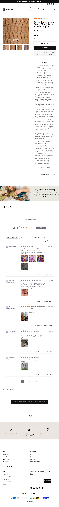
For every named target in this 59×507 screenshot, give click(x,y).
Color (36, 35)
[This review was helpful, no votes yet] (49, 275)
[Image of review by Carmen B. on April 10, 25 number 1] (24, 343)
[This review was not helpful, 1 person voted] (51, 301)
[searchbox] (11, 237)
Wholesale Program (35, 461)
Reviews (5, 484)
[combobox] (25, 237)
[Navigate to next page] (39, 381)
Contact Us (6, 474)
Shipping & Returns (8, 476)
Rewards (29, 10)
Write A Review (40, 228)
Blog (41, 8)
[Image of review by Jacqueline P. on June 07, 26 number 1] (24, 258)
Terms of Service (7, 481)
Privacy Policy (6, 479)
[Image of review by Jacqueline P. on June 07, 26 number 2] (32, 258)
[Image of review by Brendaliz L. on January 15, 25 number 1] (24, 366)
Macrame (5, 461)
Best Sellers (29, 8)
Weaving (5, 464)
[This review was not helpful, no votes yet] (51, 275)
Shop (22, 8)
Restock (5, 456)
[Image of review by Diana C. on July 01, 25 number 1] (24, 317)
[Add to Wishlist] (35, 58)
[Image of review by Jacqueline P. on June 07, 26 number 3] (40, 258)
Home (18, 8)
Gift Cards (33, 464)
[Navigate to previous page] (19, 381)
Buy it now (45, 48)
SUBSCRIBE (47, 481)
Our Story (36, 8)
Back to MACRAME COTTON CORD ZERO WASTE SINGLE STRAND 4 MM (30, 401)
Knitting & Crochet (7, 466)
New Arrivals (6, 459)
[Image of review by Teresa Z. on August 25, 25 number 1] (24, 292)
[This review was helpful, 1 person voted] (49, 301)
